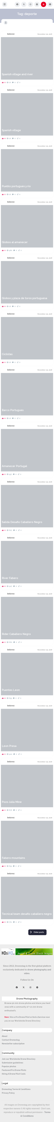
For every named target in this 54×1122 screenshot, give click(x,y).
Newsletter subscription (13, 1044)
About (4, 1036)
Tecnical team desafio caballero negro (27, 913)
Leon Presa (9, 746)
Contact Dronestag (11, 1040)
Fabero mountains (13, 858)
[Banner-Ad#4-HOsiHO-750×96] (27, 954)
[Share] (4, 40)
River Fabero (10, 578)
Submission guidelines (12, 1063)
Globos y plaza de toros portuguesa (24, 298)
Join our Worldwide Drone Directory (18, 1059)
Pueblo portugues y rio (16, 186)
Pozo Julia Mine (12, 802)
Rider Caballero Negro (16, 634)
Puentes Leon (11, 690)
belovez (11, 34)
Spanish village (11, 130)
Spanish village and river (17, 74)
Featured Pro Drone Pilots (14, 1070)
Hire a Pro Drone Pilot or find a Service (27, 1017)
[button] (4, 4)
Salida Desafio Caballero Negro (22, 522)
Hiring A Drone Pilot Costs (13, 1074)
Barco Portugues (13, 410)
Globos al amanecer (15, 242)
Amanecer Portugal (14, 466)
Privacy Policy (8, 1093)
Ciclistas (7, 354)
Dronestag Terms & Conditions (16, 1089)
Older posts (39, 932)
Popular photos (9, 1066)
